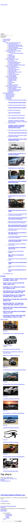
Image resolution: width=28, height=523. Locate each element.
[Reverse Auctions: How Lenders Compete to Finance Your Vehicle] (17, 136)
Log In (4, 518)
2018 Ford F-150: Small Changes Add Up (10, 471)
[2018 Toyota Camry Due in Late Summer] (10, 438)
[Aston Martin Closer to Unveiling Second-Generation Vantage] (10, 366)
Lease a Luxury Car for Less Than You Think (11, 349)
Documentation (9, 515)
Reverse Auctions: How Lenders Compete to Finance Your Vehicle (17, 139)
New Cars (5, 330)
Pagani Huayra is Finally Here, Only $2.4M (11, 398)
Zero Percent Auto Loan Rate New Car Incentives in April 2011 (17, 154)
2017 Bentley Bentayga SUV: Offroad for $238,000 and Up (13, 384)
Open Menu (3, 36)
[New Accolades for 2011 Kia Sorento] (16, 115)
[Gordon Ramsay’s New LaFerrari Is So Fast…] (16, 193)
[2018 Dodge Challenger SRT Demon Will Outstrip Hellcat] (10, 452)
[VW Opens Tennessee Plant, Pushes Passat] (17, 130)
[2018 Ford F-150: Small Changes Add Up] (10, 467)
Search (2, 34)
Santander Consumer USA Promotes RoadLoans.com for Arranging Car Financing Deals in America (16, 126)
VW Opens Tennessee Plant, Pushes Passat (17, 132)
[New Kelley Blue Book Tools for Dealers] (17, 100)
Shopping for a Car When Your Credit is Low (11, 355)
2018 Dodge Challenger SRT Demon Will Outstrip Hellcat (13, 456)
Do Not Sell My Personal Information (8, 506)
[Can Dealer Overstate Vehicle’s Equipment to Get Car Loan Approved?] (17, 237)
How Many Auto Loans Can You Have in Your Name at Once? (17, 233)
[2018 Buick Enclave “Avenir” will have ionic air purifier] (10, 329)
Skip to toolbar (4, 510)
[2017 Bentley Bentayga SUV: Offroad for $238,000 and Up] (10, 380)
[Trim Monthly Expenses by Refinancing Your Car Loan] (17, 245)
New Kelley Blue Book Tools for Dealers (17, 102)
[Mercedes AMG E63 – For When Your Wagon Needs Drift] (10, 409)
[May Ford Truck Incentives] (14, 110)
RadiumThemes (4, 509)
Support (7, 516)
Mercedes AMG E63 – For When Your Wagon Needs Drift (13, 413)
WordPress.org (9, 514)
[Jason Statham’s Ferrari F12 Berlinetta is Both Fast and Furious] (16, 178)
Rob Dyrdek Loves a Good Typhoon (16, 168)
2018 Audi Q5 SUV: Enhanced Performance (11, 427)
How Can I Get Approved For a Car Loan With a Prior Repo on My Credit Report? (17, 226)
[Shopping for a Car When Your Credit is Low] (13, 351)
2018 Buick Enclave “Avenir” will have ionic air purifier (13, 333)
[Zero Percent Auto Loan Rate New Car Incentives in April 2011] (16, 151)
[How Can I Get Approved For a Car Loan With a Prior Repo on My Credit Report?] (17, 222)
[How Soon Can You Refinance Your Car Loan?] (17, 267)
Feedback (8, 517)
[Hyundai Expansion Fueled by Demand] (17, 105)
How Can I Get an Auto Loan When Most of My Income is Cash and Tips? (17, 218)
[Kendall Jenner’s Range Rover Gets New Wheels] (16, 207)
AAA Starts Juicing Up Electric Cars (13, 495)
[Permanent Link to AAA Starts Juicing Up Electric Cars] (9, 478)
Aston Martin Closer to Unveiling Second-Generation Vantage (14, 369)
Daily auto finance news (5, 480)
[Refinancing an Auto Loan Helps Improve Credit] (17, 259)
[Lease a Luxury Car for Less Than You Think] (10, 344)
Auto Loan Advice (7, 352)
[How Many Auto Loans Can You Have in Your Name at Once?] (17, 230)
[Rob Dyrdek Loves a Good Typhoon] (16, 165)
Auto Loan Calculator (7, 345)
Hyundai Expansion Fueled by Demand (17, 107)
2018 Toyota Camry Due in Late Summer (10, 442)
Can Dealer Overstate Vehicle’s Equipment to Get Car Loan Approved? (17, 240)
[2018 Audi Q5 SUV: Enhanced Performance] (10, 424)
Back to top (3, 507)
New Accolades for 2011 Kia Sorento (16, 117)
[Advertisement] (14, 19)
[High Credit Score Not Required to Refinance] (17, 252)
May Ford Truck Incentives (14, 112)
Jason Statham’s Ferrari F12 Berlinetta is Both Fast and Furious (17, 182)
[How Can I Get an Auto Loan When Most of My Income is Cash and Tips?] (17, 215)
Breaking (3, 276)
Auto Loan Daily (4, 4)
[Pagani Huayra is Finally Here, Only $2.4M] (10, 395)
